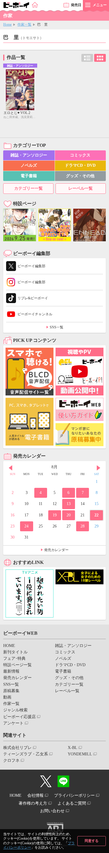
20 (69, 515)
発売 (76, 5)
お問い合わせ (52, 811)
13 (69, 504)
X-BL (72, 747)
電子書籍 (29, 176)
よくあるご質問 (72, 803)
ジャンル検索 (15, 710)
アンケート (13, 723)
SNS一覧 (56, 327)
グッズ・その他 (80, 176)
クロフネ (11, 760)
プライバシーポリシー (74, 795)
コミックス (80, 155)
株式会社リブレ (17, 747)
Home (7, 24)
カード (100, 58)
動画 (7, 697)
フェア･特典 (14, 658)
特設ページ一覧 (17, 665)
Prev (10, 468)
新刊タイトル (15, 652)
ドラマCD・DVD (80, 165)
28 (83, 526)
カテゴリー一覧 (28, 188)
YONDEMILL (80, 754)
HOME (9, 645)
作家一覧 (24, 24)
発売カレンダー (56, 550)
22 (96, 515)
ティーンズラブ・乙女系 (25, 754)
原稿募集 (11, 691)
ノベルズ (29, 165)
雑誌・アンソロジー (28, 155)
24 (26, 526)
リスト (87, 58)
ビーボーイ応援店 (19, 717)
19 (55, 515)
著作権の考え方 (33, 803)
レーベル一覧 (80, 188)
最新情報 (11, 671)
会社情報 (35, 795)
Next (98, 468)
